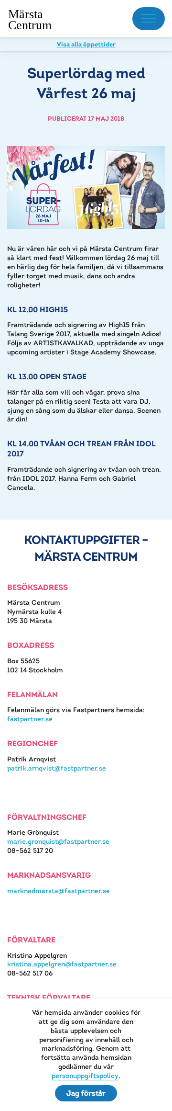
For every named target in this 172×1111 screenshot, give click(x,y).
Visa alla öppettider (86, 44)
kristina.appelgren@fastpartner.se (62, 964)
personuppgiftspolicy (85, 1075)
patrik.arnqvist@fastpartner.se (56, 768)
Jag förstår (86, 1093)
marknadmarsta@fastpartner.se (58, 890)
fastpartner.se (30, 718)
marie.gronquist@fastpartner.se (58, 841)
